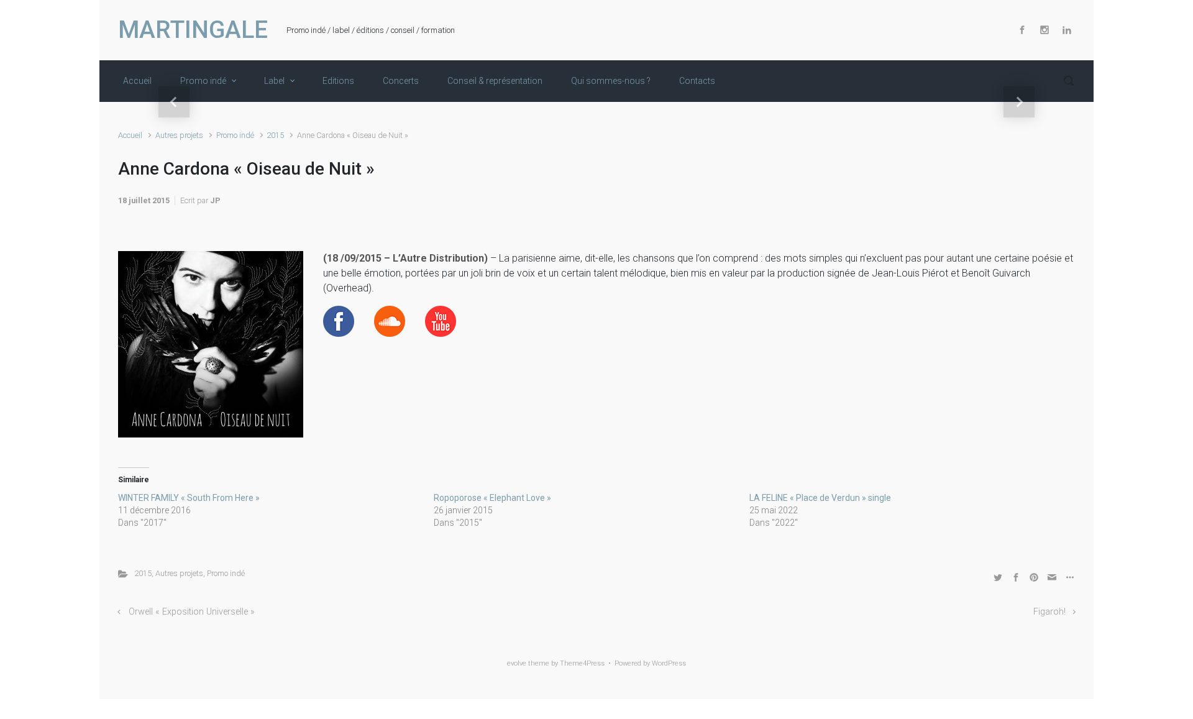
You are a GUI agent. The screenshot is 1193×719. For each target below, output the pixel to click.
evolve (516, 663)
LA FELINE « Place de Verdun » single (820, 498)
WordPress (669, 663)
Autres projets (179, 135)
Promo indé (235, 135)
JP (215, 200)
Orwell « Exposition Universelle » (192, 612)
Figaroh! (1049, 612)
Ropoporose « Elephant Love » (492, 498)
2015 (275, 135)
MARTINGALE (193, 30)
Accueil (130, 135)
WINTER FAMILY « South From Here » (189, 498)
